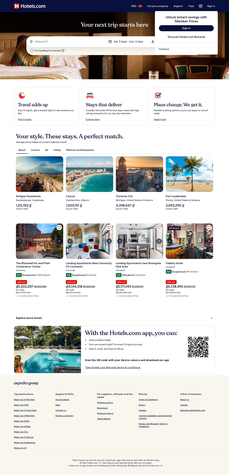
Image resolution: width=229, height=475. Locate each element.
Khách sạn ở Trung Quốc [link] (25, 410)
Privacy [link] (142, 405)
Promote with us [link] (105, 413)
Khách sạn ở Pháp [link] (22, 426)
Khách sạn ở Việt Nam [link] (24, 399)
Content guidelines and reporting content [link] (155, 417)
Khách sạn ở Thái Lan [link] (24, 437)
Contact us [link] (60, 410)
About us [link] (184, 399)
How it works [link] (24, 119)
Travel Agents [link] (104, 418)
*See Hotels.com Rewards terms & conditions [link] (112, 367)
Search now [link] (160, 119)
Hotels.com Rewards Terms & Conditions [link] (153, 425)
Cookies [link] (143, 410)
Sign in (211, 6)
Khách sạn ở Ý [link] (20, 448)
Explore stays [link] (93, 119)
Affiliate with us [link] (105, 402)
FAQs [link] (57, 405)
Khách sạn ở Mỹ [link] (21, 405)
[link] (186, 49)
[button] (114, 318)
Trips (191, 6)
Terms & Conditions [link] (148, 399)
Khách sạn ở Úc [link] (21, 432)
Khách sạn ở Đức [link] (22, 421)
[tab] (22, 150)
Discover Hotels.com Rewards (186, 36)
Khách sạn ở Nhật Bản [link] (24, 415)
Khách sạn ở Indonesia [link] (24, 442)
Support (178, 6)
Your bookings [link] (62, 399)
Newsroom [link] (102, 408)
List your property (157, 6)
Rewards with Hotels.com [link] (192, 410)
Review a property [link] (64, 415)
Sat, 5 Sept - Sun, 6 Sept (128, 41)
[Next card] (213, 184)
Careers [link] (184, 405)
